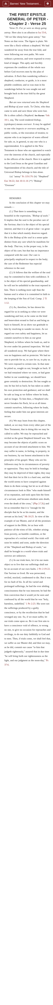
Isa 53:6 (42, 32)
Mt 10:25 (29, 516)
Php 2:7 (37, 503)
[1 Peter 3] (50, 502)
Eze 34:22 (9, 181)
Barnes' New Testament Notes (26, 3)
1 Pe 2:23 (30, 603)
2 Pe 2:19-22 (43, 568)
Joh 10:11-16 (22, 181)
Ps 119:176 (27, 176)
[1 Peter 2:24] (3, 502)
